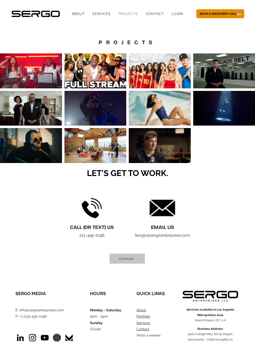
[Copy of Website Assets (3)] (57, 338)
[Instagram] (32, 338)
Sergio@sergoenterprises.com (162, 235)
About (141, 310)
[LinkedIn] (20, 338)
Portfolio (143, 316)
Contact (142, 329)
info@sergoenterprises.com (41, 310)
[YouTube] (45, 338)
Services (143, 323)
